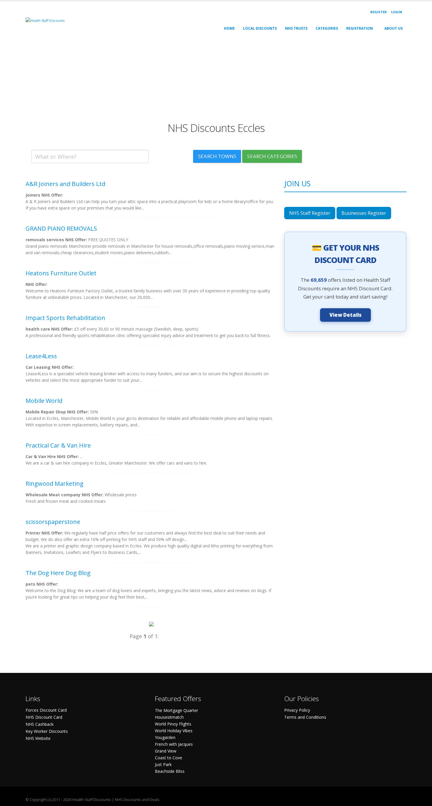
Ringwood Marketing (54, 483)
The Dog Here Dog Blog (58, 573)
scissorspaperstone (53, 522)
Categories (327, 28)
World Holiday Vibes (173, 730)
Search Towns (217, 156)
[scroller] (422, 799)
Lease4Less (41, 356)
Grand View (165, 751)
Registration (359, 28)
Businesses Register (363, 213)
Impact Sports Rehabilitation (65, 318)
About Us (393, 28)
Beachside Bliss (170, 771)
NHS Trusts (296, 28)
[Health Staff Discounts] (45, 20)
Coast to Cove (168, 757)
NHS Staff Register (309, 213)
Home (229, 28)
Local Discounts (260, 28)
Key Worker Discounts (47, 731)
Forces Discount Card (46, 710)
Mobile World (44, 401)
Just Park (163, 764)
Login (396, 12)
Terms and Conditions (305, 717)
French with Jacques (174, 744)
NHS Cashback (39, 724)
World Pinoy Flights (173, 724)
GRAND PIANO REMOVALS (61, 228)
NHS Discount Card (44, 717)
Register (378, 12)
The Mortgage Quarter (176, 710)
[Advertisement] (202, 80)
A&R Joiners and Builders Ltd (65, 184)
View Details (345, 314)
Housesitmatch (169, 717)
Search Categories (272, 156)
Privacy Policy (297, 710)
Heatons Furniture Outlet (61, 273)
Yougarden (165, 737)
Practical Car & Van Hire (58, 445)
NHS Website (38, 738)
